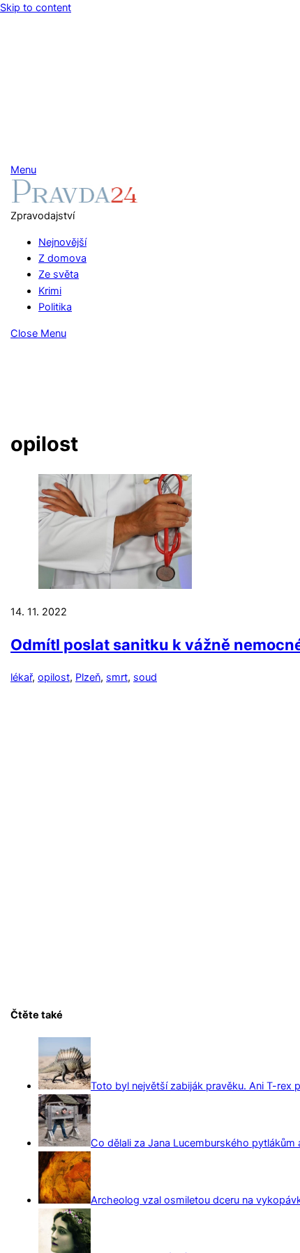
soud (145, 677)
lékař (21, 677)
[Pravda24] (74, 200)
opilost (54, 677)
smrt (117, 677)
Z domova (62, 258)
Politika (55, 307)
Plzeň (87, 677)
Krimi (49, 291)
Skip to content (35, 7)
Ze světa (58, 274)
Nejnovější (62, 242)
